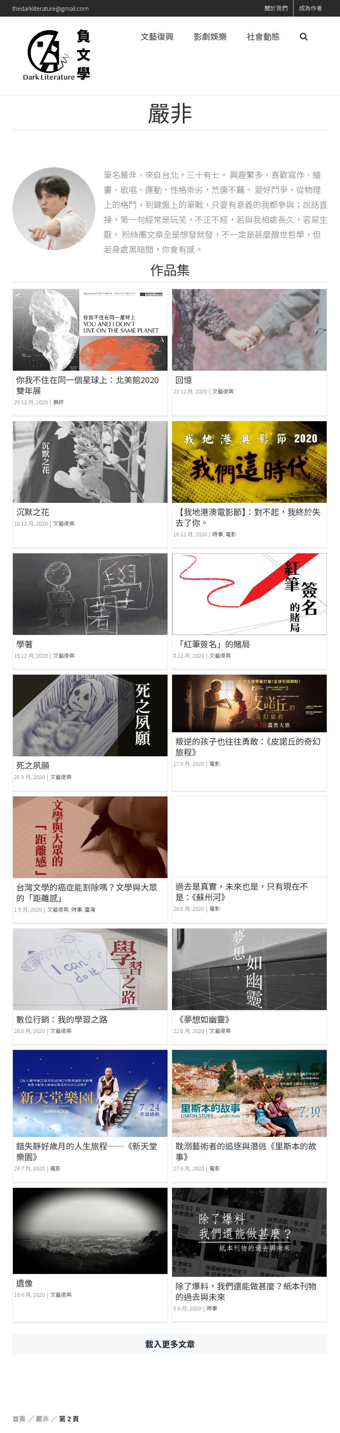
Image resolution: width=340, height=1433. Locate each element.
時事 (217, 534)
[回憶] (249, 330)
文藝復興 (223, 391)
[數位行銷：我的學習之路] (90, 969)
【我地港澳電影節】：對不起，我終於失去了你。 (248, 517)
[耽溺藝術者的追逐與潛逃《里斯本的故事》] (249, 1093)
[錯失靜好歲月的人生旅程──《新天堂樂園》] (90, 1093)
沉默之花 (32, 512)
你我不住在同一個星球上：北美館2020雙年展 (87, 385)
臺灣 (90, 909)
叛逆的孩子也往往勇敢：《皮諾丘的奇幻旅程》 (248, 746)
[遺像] (90, 1231)
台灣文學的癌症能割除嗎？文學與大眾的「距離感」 (86, 892)
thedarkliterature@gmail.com (50, 8)
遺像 (24, 1283)
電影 (231, 534)
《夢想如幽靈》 (204, 1019)
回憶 (183, 380)
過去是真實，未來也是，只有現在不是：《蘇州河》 (241, 891)
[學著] (90, 594)
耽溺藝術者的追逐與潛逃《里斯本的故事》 (245, 1151)
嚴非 (42, 1418)
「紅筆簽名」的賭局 (212, 644)
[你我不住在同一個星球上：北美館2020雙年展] (90, 330)
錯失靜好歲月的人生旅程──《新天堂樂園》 (86, 1151)
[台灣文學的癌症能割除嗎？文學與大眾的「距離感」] (90, 837)
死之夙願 (32, 765)
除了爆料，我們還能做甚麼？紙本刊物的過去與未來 (245, 1291)
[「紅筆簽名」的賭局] (249, 594)
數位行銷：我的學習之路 (61, 1019)
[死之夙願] (90, 715)
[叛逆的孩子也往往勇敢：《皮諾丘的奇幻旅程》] (249, 703)
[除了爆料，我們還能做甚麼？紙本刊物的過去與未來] (249, 1232)
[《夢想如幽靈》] (249, 969)
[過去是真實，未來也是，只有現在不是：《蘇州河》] (249, 836)
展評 (58, 402)
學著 (24, 644)
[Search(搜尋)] (304, 36)
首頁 (19, 1418)
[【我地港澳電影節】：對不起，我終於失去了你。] (249, 462)
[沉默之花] (90, 462)
